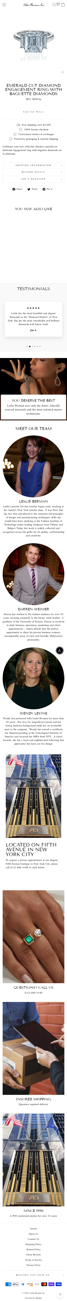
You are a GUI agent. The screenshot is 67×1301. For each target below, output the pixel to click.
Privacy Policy (33, 1265)
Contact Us (18, 874)
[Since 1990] (33, 1159)
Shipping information (33, 165)
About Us (33, 1234)
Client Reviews (33, 1255)
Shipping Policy (33, 1244)
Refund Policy (33, 1250)
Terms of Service (33, 1260)
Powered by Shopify (33, 1298)
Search (33, 1229)
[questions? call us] (33, 936)
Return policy (33, 172)
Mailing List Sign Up (33, 1275)
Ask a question (33, 179)
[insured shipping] (33, 1048)
